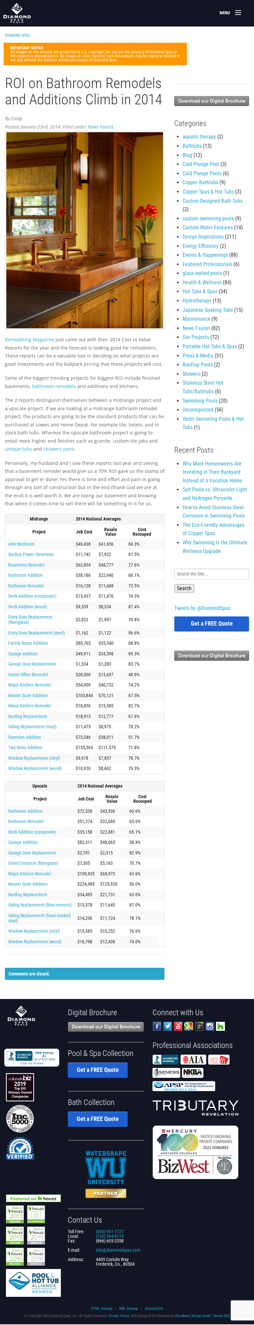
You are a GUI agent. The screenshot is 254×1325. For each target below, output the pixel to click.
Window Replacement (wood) (35, 768)
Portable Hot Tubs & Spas (210, 346)
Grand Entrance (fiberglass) (33, 863)
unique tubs (18, 449)
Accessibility (154, 1308)
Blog (187, 155)
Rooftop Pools (198, 364)
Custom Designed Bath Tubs (212, 201)
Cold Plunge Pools (202, 173)
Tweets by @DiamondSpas (202, 608)
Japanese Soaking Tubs (208, 310)
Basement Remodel (26, 565)
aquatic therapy (199, 137)
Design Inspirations (203, 237)
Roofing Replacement (27, 716)
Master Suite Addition (28, 695)
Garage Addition (23, 653)
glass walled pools (202, 273)
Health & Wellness (202, 282)
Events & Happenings (205, 255)
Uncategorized (198, 410)
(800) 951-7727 (110, 1231)
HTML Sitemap (101, 1308)
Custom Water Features (208, 227)
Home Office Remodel (28, 674)
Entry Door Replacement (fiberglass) (30, 619)
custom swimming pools (208, 218)
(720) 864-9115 (110, 1236)
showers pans (58, 449)
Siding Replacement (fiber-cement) (39, 905)
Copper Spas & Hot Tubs (208, 192)
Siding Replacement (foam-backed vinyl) (39, 918)
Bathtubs (192, 146)
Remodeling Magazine (30, 339)
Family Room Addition (28, 643)
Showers (191, 374)
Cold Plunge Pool (201, 164)
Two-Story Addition (25, 747)
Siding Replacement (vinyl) (32, 726)
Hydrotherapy (197, 301)
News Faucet (100, 127)
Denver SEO (221, 1316)
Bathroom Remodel (26, 585)
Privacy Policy (118, 1316)
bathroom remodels (54, 386)
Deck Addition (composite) (32, 596)
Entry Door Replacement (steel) (36, 632)
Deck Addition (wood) (27, 606)
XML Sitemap (128, 1308)
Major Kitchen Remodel (29, 685)
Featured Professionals (207, 264)
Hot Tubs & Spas (200, 291)
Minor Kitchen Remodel (29, 705)
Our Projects (196, 337)
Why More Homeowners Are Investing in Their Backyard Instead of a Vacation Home (212, 472)
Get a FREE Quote (212, 623)
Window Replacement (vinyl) (34, 758)
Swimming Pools (200, 401)
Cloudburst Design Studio (193, 1316)
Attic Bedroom (21, 544)
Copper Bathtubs (200, 182)
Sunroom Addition (24, 737)
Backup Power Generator (31, 554)
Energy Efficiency (201, 246)
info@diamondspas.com (118, 1250)
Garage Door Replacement (32, 664)
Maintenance (196, 319)
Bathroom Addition (25, 575)
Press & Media (198, 356)
